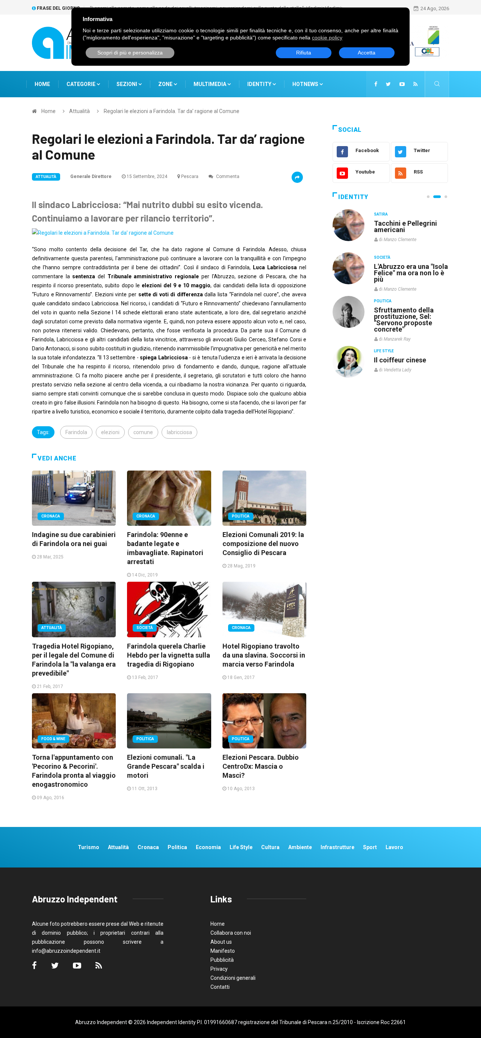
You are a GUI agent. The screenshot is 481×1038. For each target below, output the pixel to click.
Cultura (382, 214)
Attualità (79, 111)
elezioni (110, 432)
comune (143, 432)
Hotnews (305, 84)
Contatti (220, 987)
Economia (208, 847)
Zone (166, 84)
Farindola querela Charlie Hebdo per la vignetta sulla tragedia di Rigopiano (168, 655)
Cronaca (50, 516)
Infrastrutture (337, 847)
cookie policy (327, 38)
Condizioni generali (233, 978)
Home (42, 84)
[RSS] (415, 84)
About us (221, 942)
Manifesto (222, 951)
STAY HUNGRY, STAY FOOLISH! (406, 226)
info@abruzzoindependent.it (66, 951)
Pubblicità (222, 960)
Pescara (189, 176)
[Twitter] (388, 84)
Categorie (82, 84)
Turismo (88, 847)
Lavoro (394, 847)
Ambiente (300, 847)
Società (144, 628)
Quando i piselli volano (409, 266)
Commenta (227, 176)
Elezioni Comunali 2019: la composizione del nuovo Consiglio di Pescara (263, 544)
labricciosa (179, 432)
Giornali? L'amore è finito (404, 356)
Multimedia (210, 84)
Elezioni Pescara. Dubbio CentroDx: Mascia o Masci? (260, 766)
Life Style (384, 257)
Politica (241, 516)
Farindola (76, 432)
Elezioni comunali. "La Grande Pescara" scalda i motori (165, 766)
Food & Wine (53, 739)
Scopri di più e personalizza (130, 53)
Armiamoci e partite (405, 310)
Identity (259, 84)
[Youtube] (402, 84)
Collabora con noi (230, 933)
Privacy (219, 969)
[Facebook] (376, 84)
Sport (370, 847)
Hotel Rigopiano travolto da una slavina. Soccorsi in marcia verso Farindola (263, 655)
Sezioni (127, 84)
